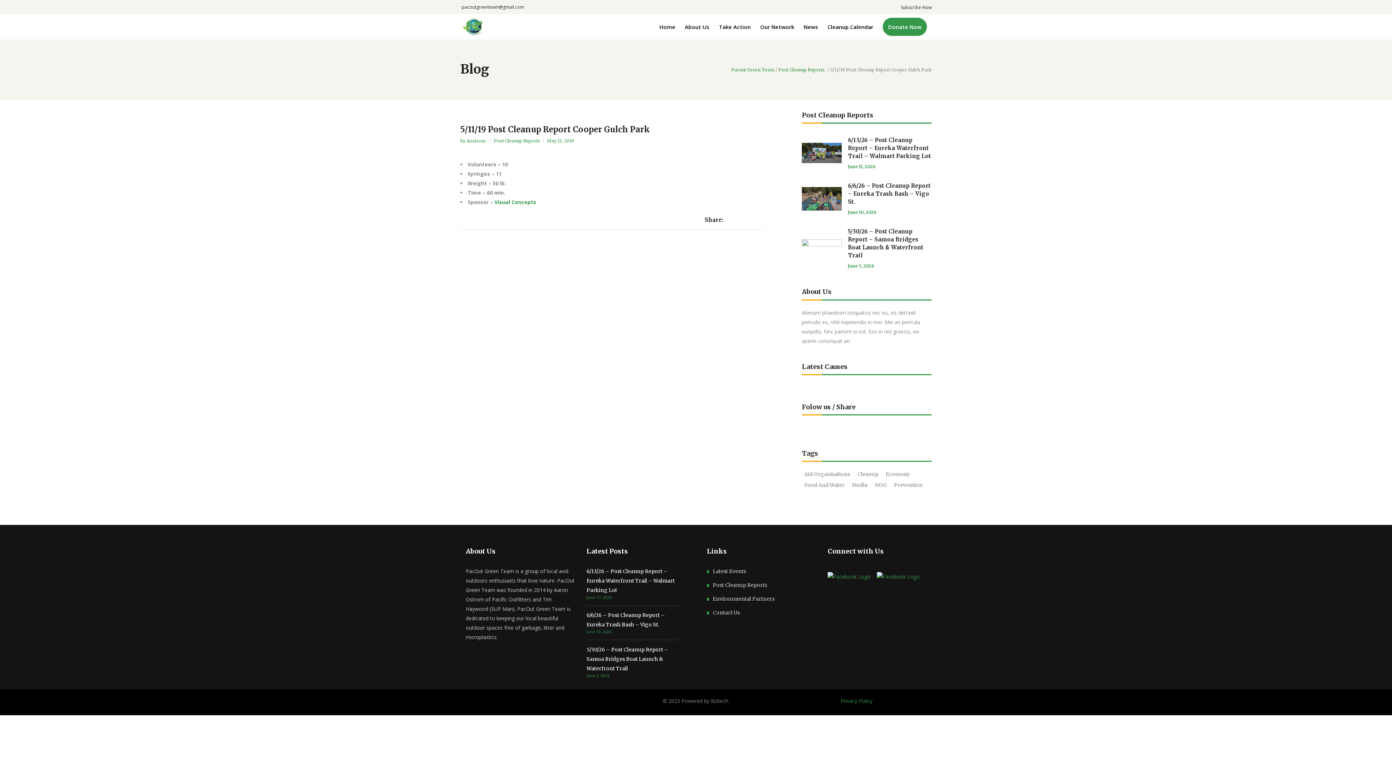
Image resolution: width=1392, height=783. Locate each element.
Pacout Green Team (752, 70)
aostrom (477, 141)
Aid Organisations (827, 474)
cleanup (867, 474)
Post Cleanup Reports (801, 70)
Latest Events (729, 571)
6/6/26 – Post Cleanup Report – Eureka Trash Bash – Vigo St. (889, 193)
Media (859, 485)
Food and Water (824, 485)
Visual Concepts (515, 202)
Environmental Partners (744, 599)
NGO (881, 485)
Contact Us (726, 612)
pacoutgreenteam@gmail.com (493, 7)
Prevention (908, 485)
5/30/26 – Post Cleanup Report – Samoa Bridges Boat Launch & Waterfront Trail (627, 659)
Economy (898, 474)
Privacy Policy (857, 700)
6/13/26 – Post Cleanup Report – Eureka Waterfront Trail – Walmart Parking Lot (889, 148)
